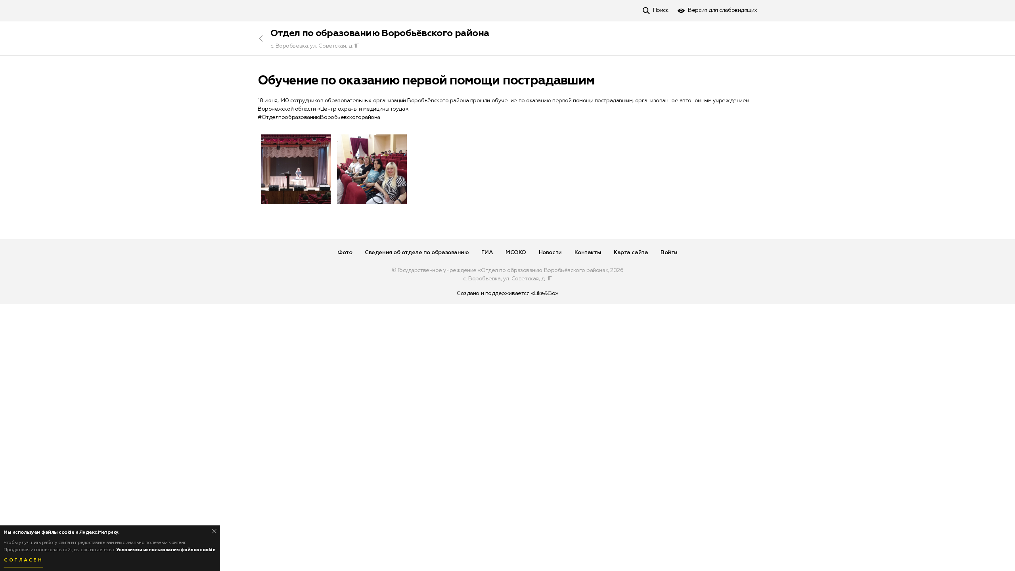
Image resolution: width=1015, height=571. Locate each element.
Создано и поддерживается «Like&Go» (507, 293)
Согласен (23, 560)
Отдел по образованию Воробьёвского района (379, 33)
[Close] (214, 531)
